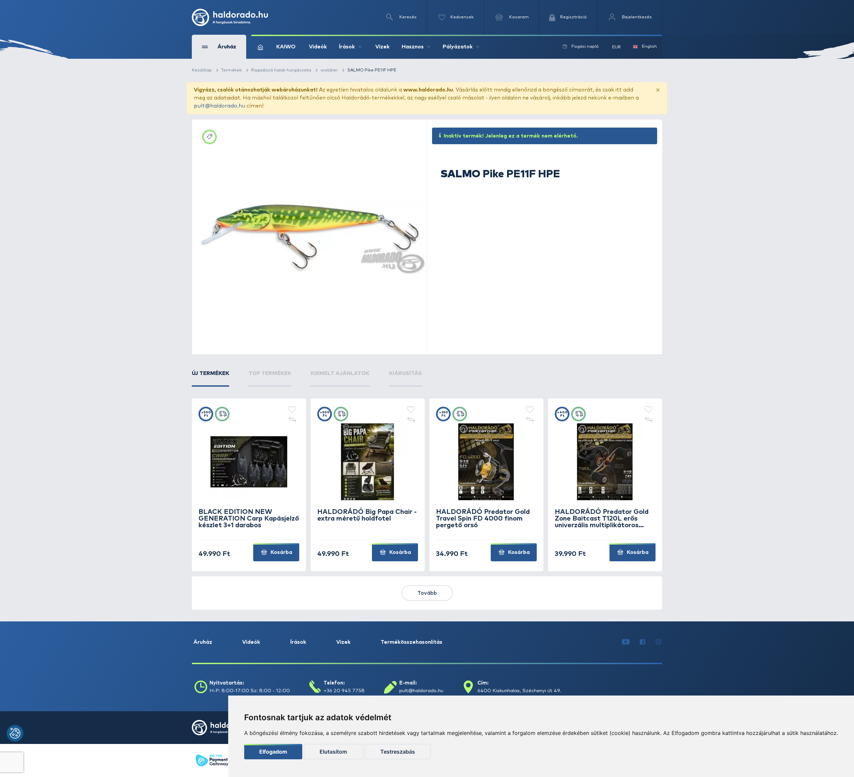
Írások (298, 642)
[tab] (210, 378)
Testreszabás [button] (397, 751)
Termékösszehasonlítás (411, 642)
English (649, 46)
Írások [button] (347, 46)
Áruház (202, 642)
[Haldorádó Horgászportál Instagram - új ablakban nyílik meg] (658, 642)
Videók (318, 46)
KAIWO (286, 46)
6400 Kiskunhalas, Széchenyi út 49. (519, 690)
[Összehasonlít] (292, 420)
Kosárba (280, 552)
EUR (616, 47)
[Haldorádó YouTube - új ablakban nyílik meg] (625, 642)
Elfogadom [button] (273, 751)
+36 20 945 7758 (344, 690)
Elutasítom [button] (333, 751)
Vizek (382, 46)
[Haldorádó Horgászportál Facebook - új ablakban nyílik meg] (642, 642)
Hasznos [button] (413, 46)
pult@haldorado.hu (219, 106)
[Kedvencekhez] (292, 410)
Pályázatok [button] (458, 46)
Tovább (427, 593)
